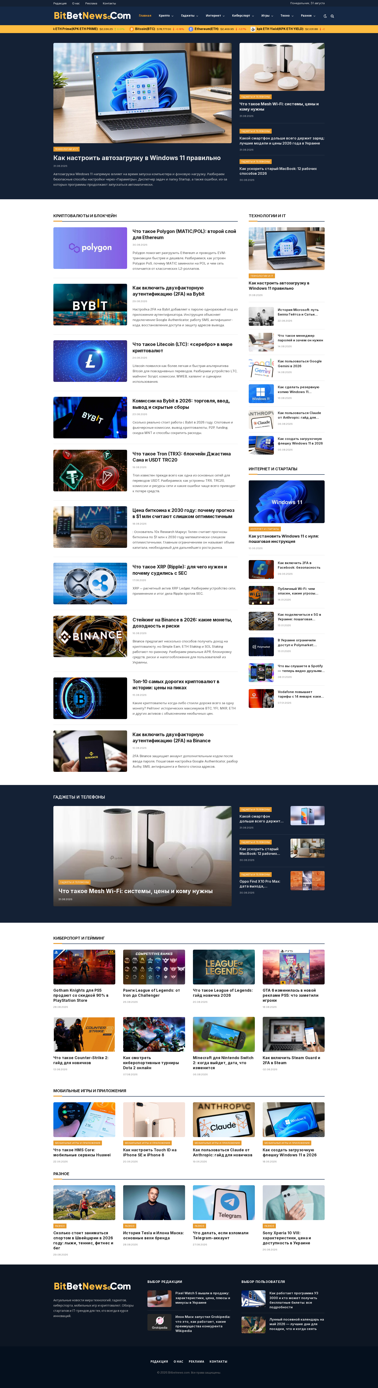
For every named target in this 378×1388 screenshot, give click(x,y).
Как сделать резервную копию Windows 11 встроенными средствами (301, 389)
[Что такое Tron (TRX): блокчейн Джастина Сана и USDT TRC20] (90, 470)
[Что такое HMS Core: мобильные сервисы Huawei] (84, 1119)
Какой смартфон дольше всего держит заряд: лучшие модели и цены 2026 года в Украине (282, 140)
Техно (285, 16)
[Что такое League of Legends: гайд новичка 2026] (224, 967)
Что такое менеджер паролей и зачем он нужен (300, 337)
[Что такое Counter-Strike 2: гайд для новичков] (84, 1034)
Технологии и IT (66, 149)
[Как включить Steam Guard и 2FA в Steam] (294, 1034)
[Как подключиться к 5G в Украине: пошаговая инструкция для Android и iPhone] (261, 621)
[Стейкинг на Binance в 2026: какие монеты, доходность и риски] (90, 636)
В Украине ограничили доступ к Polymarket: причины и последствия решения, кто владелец (298, 642)
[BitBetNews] (92, 16)
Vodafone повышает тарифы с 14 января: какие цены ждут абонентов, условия (300, 694)
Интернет (213, 16)
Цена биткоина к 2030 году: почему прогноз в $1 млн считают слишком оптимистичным (183, 513)
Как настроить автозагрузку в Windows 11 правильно (137, 158)
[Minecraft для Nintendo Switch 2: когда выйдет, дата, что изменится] (224, 1034)
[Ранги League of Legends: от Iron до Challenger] (154, 967)
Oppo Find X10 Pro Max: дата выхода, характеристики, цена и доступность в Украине (262, 884)
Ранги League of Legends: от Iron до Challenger (151, 993)
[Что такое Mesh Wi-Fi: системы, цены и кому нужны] (282, 67)
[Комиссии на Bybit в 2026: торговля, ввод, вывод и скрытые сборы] (90, 417)
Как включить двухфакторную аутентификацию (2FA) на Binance (172, 738)
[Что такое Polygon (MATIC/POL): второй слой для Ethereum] (90, 248)
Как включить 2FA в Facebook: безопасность (299, 565)
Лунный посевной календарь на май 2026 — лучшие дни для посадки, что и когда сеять (297, 1324)
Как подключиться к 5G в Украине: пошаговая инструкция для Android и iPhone (300, 617)
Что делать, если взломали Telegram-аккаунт (220, 1235)
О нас (76, 3)
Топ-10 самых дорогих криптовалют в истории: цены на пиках (176, 685)
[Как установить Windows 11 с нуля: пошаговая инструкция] (287, 501)
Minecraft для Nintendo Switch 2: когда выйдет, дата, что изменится (223, 1063)
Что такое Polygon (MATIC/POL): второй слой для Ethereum (184, 234)
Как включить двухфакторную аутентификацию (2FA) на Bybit (169, 291)
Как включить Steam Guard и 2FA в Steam (291, 1060)
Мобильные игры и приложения (77, 1143)
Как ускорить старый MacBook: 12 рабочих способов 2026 (278, 171)
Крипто (164, 16)
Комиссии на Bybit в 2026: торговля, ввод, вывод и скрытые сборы (181, 404)
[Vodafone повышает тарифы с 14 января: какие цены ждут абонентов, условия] (261, 698)
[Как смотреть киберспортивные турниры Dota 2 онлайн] (154, 1034)
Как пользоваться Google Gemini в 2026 (300, 363)
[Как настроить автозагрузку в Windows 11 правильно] (142, 93)
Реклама (91, 3)
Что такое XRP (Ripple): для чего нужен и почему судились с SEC (180, 570)
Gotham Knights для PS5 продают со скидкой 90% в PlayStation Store (81, 995)
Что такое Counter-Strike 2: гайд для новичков (81, 1060)
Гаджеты (188, 16)
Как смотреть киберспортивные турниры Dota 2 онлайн (151, 1063)
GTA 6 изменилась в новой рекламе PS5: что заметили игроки (290, 995)
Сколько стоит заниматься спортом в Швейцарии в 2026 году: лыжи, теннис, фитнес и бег (83, 1240)
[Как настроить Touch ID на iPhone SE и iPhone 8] (154, 1119)
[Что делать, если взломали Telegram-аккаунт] (224, 1202)
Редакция (59, 3)
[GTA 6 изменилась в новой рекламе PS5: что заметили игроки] (294, 967)
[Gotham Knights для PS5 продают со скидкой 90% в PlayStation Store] (84, 967)
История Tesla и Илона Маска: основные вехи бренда (153, 1235)
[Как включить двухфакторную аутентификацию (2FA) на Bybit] (90, 304)
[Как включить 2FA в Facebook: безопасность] (261, 569)
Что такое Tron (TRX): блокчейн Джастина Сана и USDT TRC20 (182, 457)
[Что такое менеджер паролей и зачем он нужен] (261, 342)
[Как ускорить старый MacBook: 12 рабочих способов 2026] (307, 848)
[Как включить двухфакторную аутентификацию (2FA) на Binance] (90, 751)
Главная (145, 16)
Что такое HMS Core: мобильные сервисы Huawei (82, 1152)
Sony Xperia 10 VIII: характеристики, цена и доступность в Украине (287, 1238)
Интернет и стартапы (264, 529)
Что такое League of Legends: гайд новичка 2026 (223, 993)
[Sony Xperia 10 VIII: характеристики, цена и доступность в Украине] (294, 1202)
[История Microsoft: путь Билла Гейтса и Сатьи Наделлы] (261, 316)
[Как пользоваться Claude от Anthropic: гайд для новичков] (261, 419)
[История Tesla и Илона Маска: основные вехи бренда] (154, 1202)
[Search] (332, 16)
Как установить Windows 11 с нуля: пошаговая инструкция (284, 539)
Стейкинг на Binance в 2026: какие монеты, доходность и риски (182, 623)
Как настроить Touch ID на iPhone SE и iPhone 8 (150, 1152)
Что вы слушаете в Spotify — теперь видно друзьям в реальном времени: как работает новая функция (301, 668)
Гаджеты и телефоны (255, 96)
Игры (265, 16)
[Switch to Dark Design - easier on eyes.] (325, 16)
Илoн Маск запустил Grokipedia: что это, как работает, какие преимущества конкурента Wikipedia (202, 1324)
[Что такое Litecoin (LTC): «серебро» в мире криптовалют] (90, 361)
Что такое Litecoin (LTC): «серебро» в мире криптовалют (183, 347)
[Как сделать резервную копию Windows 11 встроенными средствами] (261, 393)
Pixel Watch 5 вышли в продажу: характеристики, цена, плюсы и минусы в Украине (202, 1298)
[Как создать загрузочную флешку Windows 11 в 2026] (261, 445)
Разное (306, 16)
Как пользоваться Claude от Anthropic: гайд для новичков (299, 415)
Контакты (109, 3)
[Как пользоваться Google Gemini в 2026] (261, 367)
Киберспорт (241, 16)
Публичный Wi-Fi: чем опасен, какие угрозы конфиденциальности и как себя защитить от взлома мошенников (298, 591)
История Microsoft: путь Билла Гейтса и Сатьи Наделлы (298, 312)
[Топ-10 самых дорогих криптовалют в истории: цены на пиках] (90, 698)
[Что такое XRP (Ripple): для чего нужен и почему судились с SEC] (90, 583)
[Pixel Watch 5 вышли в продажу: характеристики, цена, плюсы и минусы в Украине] (159, 1298)
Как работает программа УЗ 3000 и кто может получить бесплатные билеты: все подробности (294, 1300)
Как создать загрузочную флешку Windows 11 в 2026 (300, 441)
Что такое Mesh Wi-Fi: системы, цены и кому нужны (279, 106)
